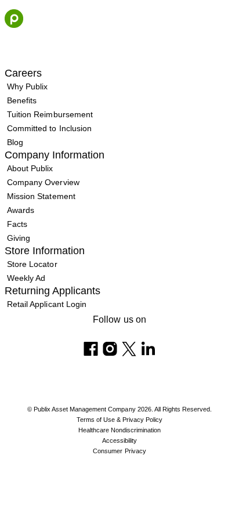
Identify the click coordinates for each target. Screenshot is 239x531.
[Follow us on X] (129, 348)
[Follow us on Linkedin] (148, 348)
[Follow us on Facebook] (90, 348)
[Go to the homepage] (14, 18)
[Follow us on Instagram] (109, 348)
